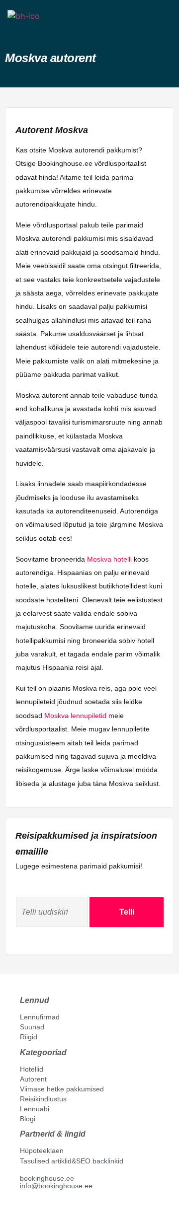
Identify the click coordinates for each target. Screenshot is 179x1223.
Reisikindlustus (43, 1099)
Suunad (32, 1027)
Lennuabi (34, 1109)
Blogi (27, 1119)
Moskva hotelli (109, 559)
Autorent (33, 1079)
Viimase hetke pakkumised (62, 1089)
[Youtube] (34, 1209)
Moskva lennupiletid (75, 715)
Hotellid (31, 1069)
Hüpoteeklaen (42, 1150)
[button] (16, 33)
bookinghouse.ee (47, 1178)
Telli (126, 912)
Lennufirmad (40, 1017)
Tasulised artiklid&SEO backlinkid (71, 1161)
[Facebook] (24, 1209)
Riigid (28, 1037)
